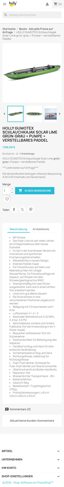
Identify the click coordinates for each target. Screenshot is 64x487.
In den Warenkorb (35, 190)
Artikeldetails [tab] (41, 229)
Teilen (14, 209)
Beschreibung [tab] (18, 229)
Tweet (22, 209)
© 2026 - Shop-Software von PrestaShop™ (27, 482)
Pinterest (30, 209)
